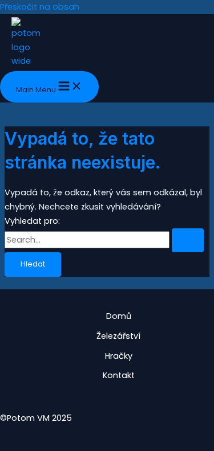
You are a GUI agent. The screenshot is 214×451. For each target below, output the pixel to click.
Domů (118, 316)
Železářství (118, 336)
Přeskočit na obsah (39, 7)
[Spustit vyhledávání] (188, 240)
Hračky (118, 356)
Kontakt (119, 375)
